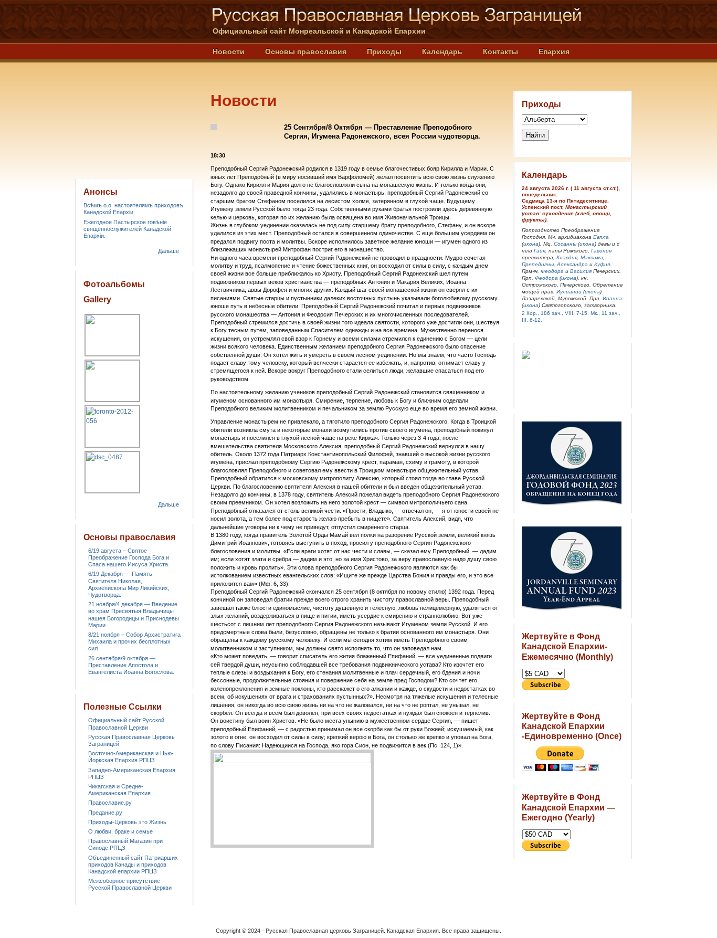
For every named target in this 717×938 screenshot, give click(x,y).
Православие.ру (110, 802)
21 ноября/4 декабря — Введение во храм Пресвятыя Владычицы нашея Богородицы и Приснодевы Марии (133, 614)
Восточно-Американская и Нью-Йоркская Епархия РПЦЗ (131, 756)
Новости (229, 51)
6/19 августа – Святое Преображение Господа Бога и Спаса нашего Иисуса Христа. (129, 557)
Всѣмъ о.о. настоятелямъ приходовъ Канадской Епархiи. (133, 208)
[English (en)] (629, 32)
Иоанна (612, 298)
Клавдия (566, 257)
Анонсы (100, 191)
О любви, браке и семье (120, 831)
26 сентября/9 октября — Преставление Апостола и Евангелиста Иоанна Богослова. (131, 665)
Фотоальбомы (114, 284)
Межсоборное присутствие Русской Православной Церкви (130, 884)
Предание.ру (105, 812)
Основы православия (305, 51)
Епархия (554, 51)
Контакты (500, 51)
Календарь (442, 51)
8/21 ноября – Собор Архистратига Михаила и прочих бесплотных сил (134, 641)
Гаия (539, 251)
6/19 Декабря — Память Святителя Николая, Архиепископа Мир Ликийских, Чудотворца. (129, 584)
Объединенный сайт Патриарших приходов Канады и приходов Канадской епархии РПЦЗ (133, 864)
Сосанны (565, 244)
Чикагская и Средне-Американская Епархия (119, 789)
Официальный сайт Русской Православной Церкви (126, 723)
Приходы (384, 51)
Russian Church (134, 85)
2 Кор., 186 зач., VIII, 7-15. (555, 313)
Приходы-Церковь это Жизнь (127, 822)
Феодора (552, 271)
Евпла (601, 237)
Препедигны (538, 264)
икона (531, 244)
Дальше (168, 251)
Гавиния (601, 251)
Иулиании (569, 291)
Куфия (602, 264)
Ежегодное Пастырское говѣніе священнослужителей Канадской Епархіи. (127, 229)
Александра (572, 264)
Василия (581, 271)
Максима (592, 257)
